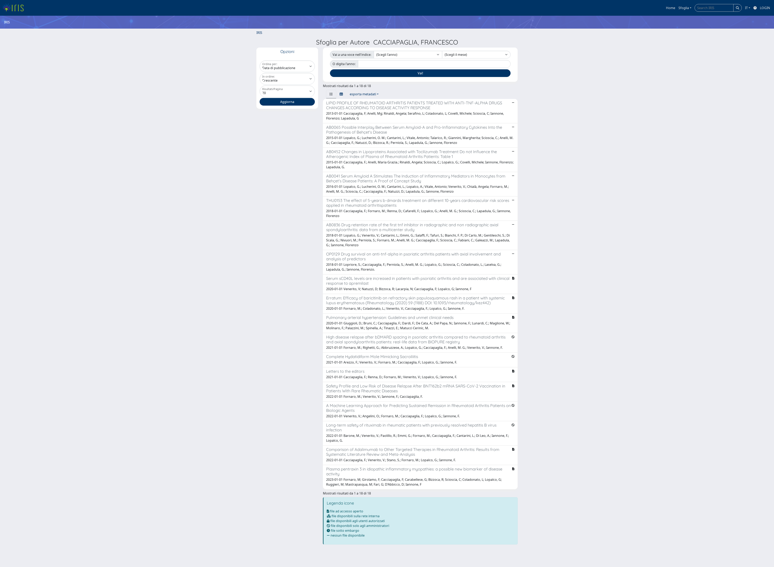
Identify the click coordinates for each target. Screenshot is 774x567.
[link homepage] (14, 7)
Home (670, 8)
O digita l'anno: (344, 64)
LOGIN (765, 8)
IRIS (259, 32)
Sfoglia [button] (683, 8)
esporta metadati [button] (363, 94)
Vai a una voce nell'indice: (352, 54)
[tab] (331, 94)
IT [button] (746, 8)
